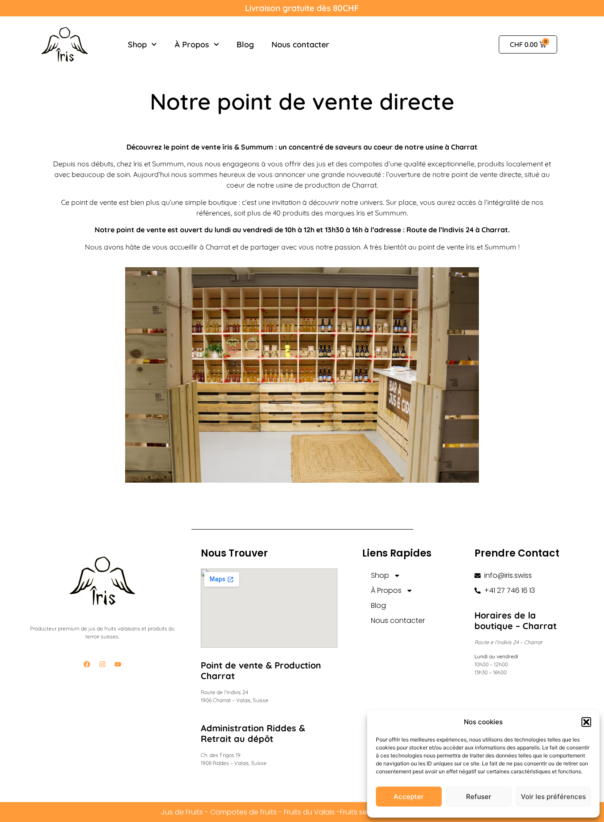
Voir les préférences (553, 796)
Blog (245, 44)
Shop (137, 44)
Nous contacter (300, 44)
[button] (586, 722)
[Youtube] (118, 664)
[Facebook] (87, 664)
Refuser (478, 796)
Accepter (409, 796)
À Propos (192, 44)
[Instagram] (102, 664)
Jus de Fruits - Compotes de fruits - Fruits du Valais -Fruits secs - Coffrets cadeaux (302, 812)
